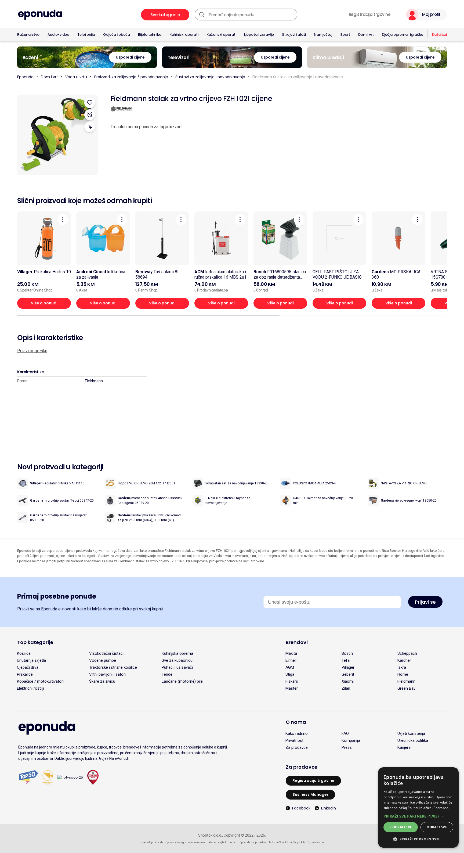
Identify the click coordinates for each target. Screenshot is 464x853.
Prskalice (25, 674)
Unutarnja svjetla (31, 660)
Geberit (348, 674)
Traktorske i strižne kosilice (113, 667)
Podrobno (440, 807)
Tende (167, 674)
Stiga (289, 674)
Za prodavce (296, 747)
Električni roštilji (30, 688)
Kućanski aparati (221, 34)
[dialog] (418, 807)
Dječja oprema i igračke (402, 34)
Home (402, 674)
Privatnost (294, 740)
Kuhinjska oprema (177, 653)
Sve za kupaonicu (177, 660)
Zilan (346, 688)
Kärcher (404, 660)
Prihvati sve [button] (400, 827)
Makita (291, 653)
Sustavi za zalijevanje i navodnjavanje (210, 77)
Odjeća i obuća (116, 34)
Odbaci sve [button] (437, 827)
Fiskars (291, 681)
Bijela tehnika (149, 34)
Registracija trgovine (369, 14)
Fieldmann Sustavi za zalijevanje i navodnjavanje (297, 77)
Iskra (401, 667)
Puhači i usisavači (177, 667)
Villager (348, 667)
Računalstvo (28, 34)
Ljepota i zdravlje (259, 34)
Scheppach (407, 653)
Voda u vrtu (76, 77)
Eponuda (25, 77)
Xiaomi (348, 681)
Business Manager (310, 794)
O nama (296, 722)
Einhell (290, 660)
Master (291, 688)
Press (347, 747)
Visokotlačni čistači (106, 653)
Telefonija (86, 34)
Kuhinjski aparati (183, 34)
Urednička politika (412, 740)
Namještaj (323, 34)
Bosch (347, 653)
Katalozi (439, 34)
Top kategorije (35, 642)
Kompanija (351, 740)
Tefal (346, 660)
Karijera (404, 747)
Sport (345, 34)
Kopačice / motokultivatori (40, 681)
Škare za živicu (102, 681)
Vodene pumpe (102, 660)
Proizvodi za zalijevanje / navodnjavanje (131, 77)
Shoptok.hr (299, 842)
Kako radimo (296, 733)
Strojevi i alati (294, 34)
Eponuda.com (316, 842)
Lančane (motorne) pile (182, 681)
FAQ (345, 733)
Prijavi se (425, 602)
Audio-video (58, 34)
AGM (289, 667)
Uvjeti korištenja (411, 733)
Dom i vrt (366, 34)
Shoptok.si (285, 842)
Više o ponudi (44, 303)
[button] (418, 816)
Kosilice (24, 653)
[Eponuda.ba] (40, 15)
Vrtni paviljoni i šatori (107, 674)
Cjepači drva (27, 667)
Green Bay (406, 688)
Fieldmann (94, 381)
